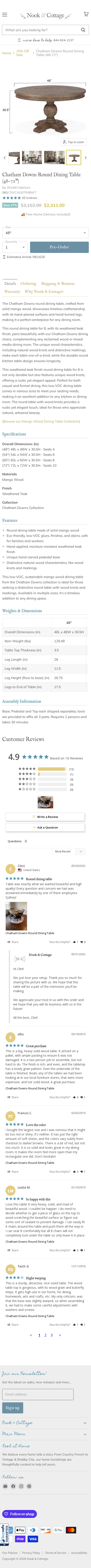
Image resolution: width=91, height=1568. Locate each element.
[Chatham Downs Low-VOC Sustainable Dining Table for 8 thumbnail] (32, 157)
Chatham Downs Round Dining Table (30, 933)
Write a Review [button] (47, 817)
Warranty (12, 291)
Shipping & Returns (57, 283)
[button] (4, 1535)
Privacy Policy (31, 1552)
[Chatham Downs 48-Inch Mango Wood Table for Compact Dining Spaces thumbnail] (73, 157)
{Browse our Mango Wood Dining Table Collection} (41, 421)
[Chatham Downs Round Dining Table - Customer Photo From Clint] (45, 802)
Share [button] (15, 942)
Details (10, 283)
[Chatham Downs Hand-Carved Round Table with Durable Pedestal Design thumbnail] (54, 157)
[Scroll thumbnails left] (5, 157)
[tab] (9, 283)
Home (6, 53)
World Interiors (18, 187)
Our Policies (9, 1552)
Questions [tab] (15, 841)
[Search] (83, 30)
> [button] (60, 1335)
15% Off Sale (22, 53)
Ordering (28, 283)
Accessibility (79, 1552)
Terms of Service (55, 1552)
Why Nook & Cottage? (44, 291)
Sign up (13, 1407)
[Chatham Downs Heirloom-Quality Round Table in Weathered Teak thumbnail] (13, 157)
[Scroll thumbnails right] (84, 157)
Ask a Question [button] (47, 827)
